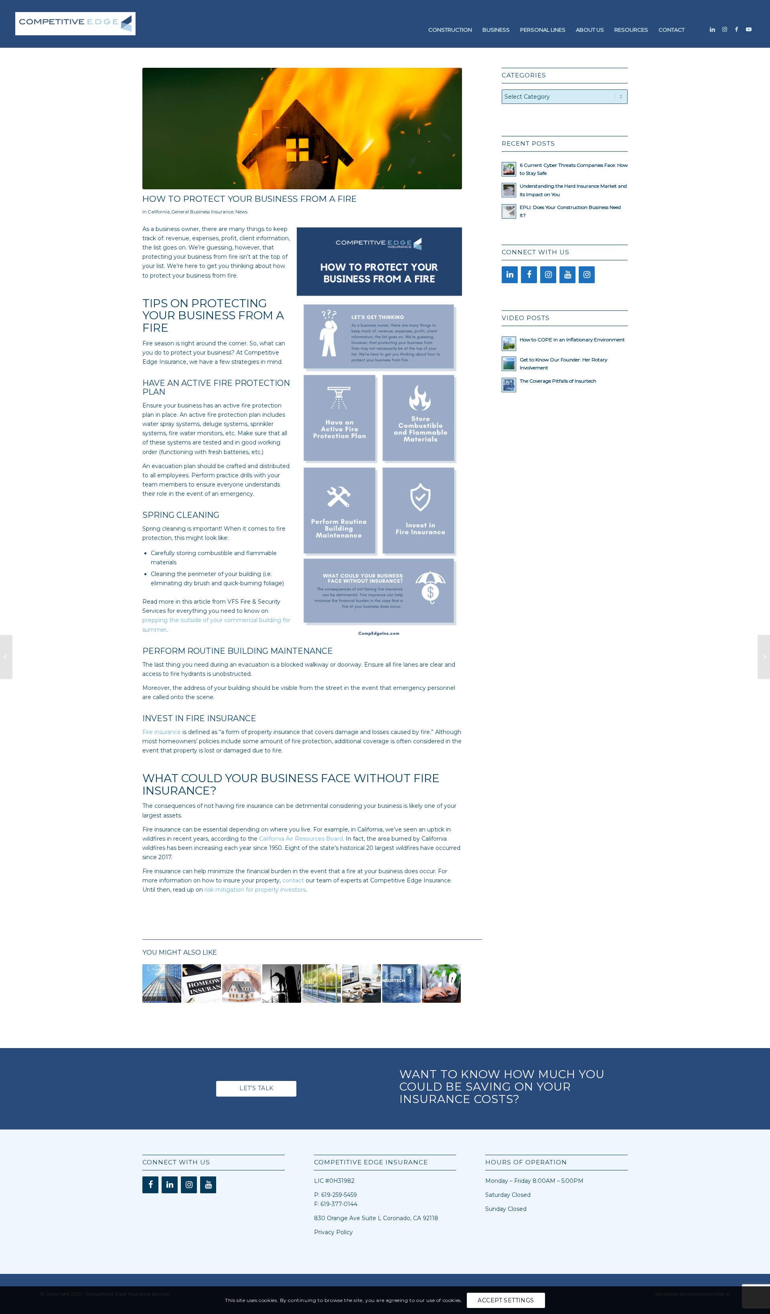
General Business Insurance (202, 212)
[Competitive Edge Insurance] (75, 30)
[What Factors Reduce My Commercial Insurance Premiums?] (321, 983)
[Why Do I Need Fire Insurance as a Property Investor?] (764, 657)
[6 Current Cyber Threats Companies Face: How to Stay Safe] (441, 983)
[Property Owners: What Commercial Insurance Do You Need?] (241, 983)
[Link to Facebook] (737, 29)
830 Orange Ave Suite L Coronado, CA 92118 (376, 1218)
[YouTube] (567, 274)
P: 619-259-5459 (335, 1194)
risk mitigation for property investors (255, 889)
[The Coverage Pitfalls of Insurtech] (401, 983)
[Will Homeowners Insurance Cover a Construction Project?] (201, 983)
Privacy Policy (333, 1232)
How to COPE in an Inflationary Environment (572, 340)
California (159, 212)
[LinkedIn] (510, 274)
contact (293, 880)
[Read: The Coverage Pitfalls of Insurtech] (509, 385)
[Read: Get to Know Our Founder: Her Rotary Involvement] (509, 364)
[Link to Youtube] (749, 29)
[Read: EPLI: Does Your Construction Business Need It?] (509, 211)
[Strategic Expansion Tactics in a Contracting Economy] (361, 983)
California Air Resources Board (301, 838)
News (241, 212)
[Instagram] (548, 274)
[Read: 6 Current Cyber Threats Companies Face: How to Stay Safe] (509, 169)
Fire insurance (161, 732)
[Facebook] (529, 274)
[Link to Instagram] (725, 29)
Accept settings (506, 1300)
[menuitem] (450, 30)
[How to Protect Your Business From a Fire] (302, 128)
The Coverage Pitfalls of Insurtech (558, 381)
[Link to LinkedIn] (713, 29)
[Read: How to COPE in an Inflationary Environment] (509, 344)
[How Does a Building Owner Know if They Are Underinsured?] (161, 983)
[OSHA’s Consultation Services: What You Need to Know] (6, 657)
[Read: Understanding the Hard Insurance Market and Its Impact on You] (509, 190)
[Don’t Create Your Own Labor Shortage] (281, 983)
